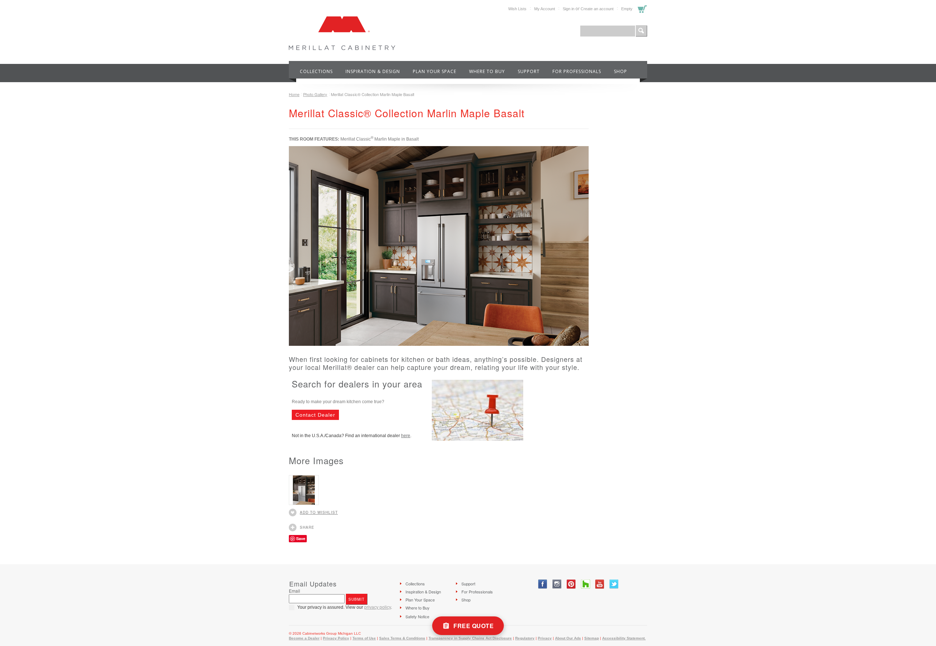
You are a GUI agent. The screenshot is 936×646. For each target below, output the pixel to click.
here (405, 435)
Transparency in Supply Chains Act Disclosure (470, 638)
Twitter (614, 584)
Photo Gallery (315, 94)
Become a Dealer (304, 638)
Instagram (557, 584)
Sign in (568, 9)
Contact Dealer (315, 415)
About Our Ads (568, 638)
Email (294, 591)
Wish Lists (517, 9)
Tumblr (585, 584)
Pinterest (571, 584)
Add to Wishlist (319, 512)
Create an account (597, 9)
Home (294, 94)
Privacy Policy (336, 638)
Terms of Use (364, 638)
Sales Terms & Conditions (402, 638)
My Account (544, 9)
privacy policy (377, 607)
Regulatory (525, 638)
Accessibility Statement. (624, 638)
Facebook (542, 584)
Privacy (545, 638)
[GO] (641, 31)
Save (300, 538)
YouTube (599, 584)
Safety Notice (417, 616)
